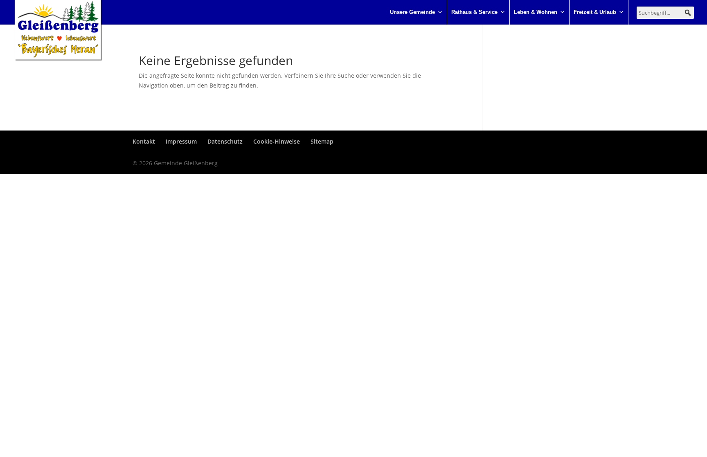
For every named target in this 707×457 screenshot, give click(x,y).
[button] (688, 13)
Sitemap (322, 141)
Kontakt (144, 141)
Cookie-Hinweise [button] (276, 141)
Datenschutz (225, 141)
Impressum (181, 141)
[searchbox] (665, 13)
